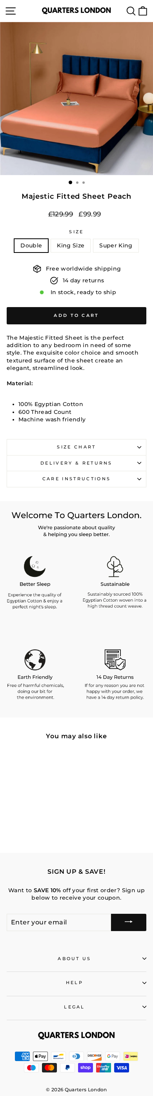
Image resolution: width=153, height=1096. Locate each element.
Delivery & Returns (76, 463)
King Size (70, 245)
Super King (115, 245)
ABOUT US (74, 958)
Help (74, 982)
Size (76, 231)
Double (31, 245)
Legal (74, 1007)
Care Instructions (76, 478)
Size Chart (76, 447)
